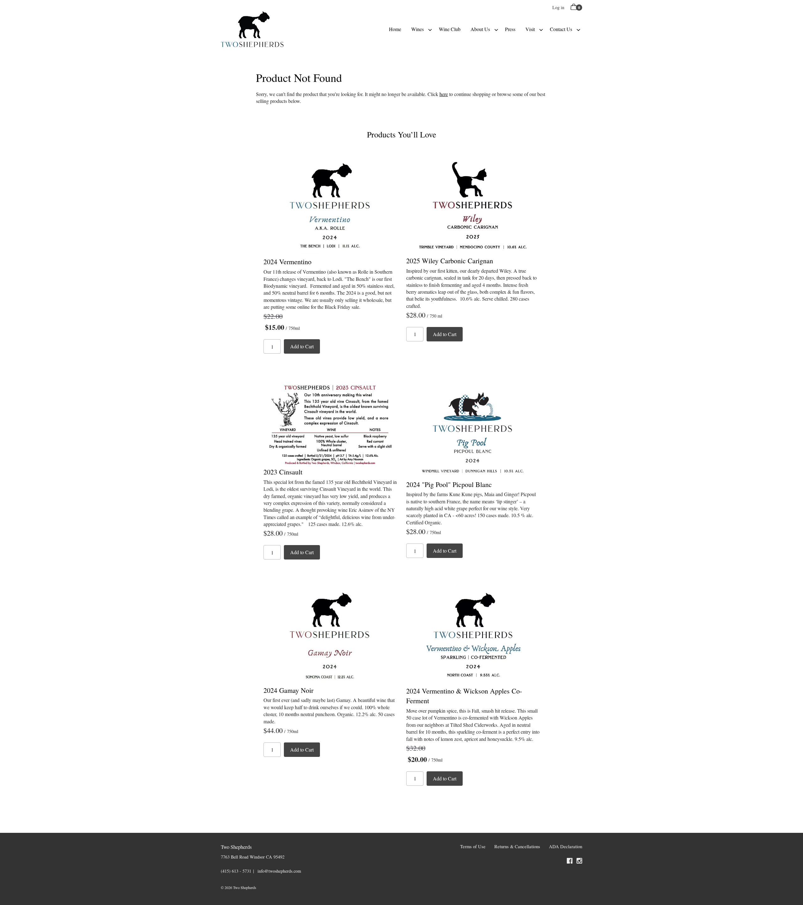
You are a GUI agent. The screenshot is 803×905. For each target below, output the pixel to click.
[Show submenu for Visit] (541, 29)
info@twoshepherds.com (279, 871)
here (443, 94)
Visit (530, 29)
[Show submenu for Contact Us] (578, 29)
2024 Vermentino (287, 261)
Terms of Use (473, 846)
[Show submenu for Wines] (430, 29)
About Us (480, 29)
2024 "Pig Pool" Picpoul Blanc (449, 484)
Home (395, 29)
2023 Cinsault (282, 471)
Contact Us (561, 29)
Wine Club (449, 29)
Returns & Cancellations (517, 846)
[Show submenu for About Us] (496, 29)
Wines (417, 29)
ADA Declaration (565, 846)
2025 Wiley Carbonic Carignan (449, 260)
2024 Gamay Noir (288, 690)
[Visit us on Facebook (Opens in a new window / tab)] (569, 862)
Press (510, 29)
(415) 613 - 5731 (236, 871)
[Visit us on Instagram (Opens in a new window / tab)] (579, 862)
